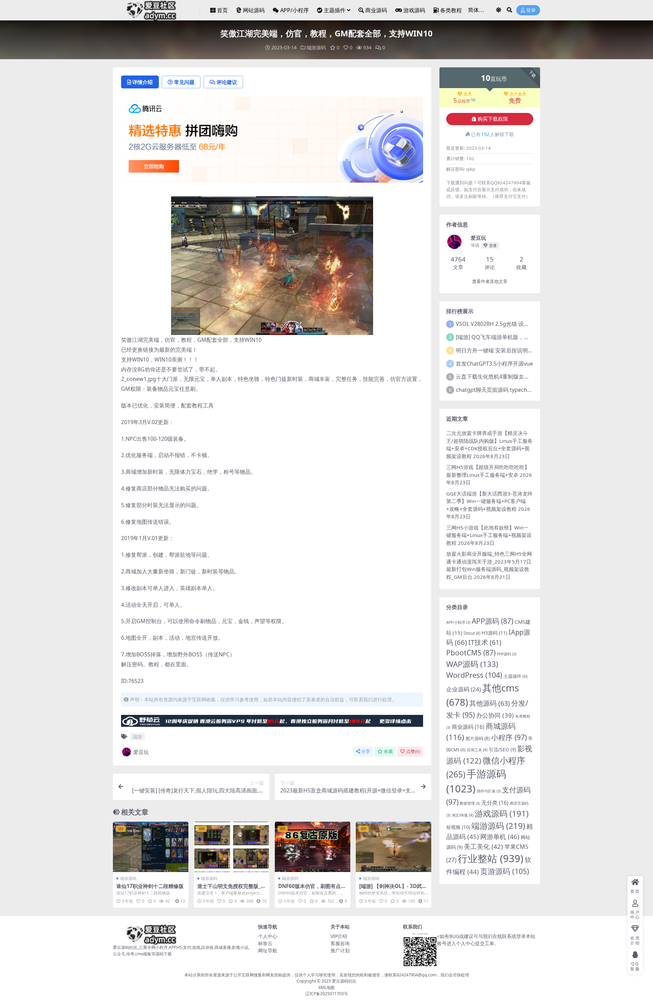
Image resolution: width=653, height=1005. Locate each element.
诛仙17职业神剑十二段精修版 (150, 886)
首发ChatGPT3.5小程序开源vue (494, 363)
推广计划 (340, 950)
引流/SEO (502, 749)
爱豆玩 (141, 752)
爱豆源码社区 (344, 981)
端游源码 (316, 47)
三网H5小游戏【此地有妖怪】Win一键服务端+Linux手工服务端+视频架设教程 (489, 535)
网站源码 (254, 10)
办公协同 (495, 715)
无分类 (494, 802)
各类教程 (451, 10)
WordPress (474, 675)
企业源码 (463, 689)
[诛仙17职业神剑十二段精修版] (150, 847)
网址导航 (267, 950)
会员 (468, 93)
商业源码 (376, 10)
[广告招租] (272, 722)
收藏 (388, 751)
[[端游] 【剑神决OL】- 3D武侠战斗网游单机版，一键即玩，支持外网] (393, 847)
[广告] (272, 141)
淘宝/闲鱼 (462, 815)
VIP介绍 (339, 936)
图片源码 (478, 738)
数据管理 (470, 803)
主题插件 (335, 10)
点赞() (413, 751)
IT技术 (484, 642)
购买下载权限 (493, 119)
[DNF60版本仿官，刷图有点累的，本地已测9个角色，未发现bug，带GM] (312, 847)
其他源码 (489, 703)
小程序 (509, 737)
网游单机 (499, 836)
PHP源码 (506, 654)
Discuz (472, 633)
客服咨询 (340, 943)
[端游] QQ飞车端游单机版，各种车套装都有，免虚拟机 (522, 337)
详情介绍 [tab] (142, 82)
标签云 (265, 943)
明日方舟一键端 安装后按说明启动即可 (503, 350)
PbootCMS (471, 652)
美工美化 (483, 846)
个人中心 (267, 936)
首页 (222, 10)
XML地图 (326, 987)
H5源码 (494, 633)
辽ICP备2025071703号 (326, 993)
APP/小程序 (294, 10)
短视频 (458, 827)
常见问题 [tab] (184, 82)
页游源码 (504, 871)
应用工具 (477, 749)
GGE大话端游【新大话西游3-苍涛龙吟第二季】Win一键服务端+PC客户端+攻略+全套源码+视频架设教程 (489, 501)
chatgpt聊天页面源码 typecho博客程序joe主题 (513, 389)
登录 (531, 10)
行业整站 (490, 858)
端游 (137, 737)
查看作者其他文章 (489, 281)
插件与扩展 (489, 791)
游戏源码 (414, 10)
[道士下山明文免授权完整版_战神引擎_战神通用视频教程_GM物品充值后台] (231, 847)
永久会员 (518, 93)
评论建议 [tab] (227, 82)
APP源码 (492, 621)
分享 (365, 751)
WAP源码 (472, 664)
